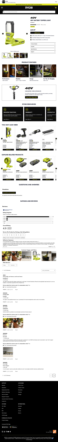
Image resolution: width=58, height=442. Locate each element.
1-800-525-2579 (18, 438)
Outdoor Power (21, 387)
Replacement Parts (5, 389)
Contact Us (4, 401)
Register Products (5, 396)
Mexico (19, 413)
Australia (20, 406)
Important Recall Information (7, 399)
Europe (19, 410)
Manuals (3, 385)
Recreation (20, 389)
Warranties (4, 387)
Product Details (34, 43)
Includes (32, 46)
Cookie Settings (29, 439)
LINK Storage (4, 415)
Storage (19, 394)
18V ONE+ (4, 406)
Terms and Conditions (25, 438)
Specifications (34, 49)
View (56, 1)
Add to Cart (37, 33)
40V (2, 408)
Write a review (43, 24)
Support (32, 51)
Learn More (6, 119)
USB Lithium (4, 413)
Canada (19, 408)
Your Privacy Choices (48, 438)
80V (2, 410)
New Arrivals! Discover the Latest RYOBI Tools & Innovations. (29, 4)
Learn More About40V (31, 97)
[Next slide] (27, 33)
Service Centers (5, 394)
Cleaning (20, 392)
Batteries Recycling (6, 392)
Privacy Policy (33, 438)
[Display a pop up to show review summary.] (20, 146)
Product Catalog (5, 420)
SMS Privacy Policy (39, 438)
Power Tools (20, 385)
